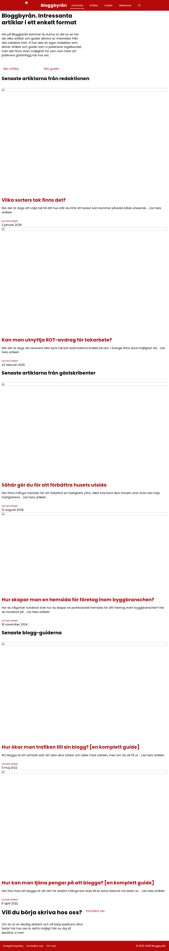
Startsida (77, 5)
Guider (108, 5)
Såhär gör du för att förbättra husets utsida (54, 485)
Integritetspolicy (13, 946)
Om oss (51, 946)
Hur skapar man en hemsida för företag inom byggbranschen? (78, 599)
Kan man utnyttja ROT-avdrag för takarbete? (57, 340)
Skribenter (125, 5)
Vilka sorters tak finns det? (34, 200)
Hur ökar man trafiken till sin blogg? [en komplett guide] (70, 747)
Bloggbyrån (54, 5)
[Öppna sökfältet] (139, 5)
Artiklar (94, 5)
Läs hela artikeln (10, 221)
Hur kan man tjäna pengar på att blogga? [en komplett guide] (78, 883)
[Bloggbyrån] (32, 5)
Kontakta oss (35, 946)
